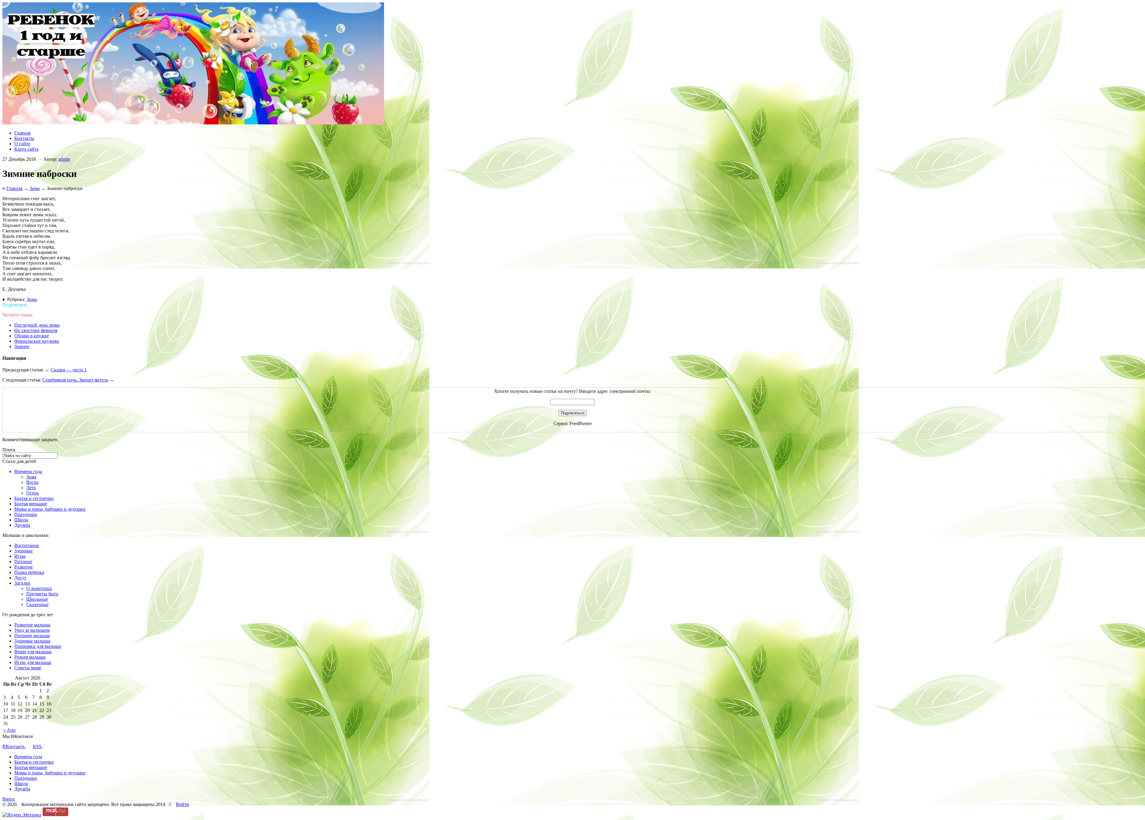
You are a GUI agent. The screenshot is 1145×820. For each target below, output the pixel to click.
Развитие (23, 566)
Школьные (37, 599)
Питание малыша (32, 635)
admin (64, 159)
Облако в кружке (31, 335)
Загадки (22, 583)
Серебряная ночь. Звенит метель (75, 379)
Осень (32, 492)
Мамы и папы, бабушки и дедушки (50, 509)
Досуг (20, 577)
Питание (23, 561)
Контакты (24, 138)
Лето (31, 487)
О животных (39, 588)
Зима (35, 188)
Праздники (25, 514)
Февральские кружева (36, 341)
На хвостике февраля (35, 330)
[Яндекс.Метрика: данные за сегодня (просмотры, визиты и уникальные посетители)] (21, 815)
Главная (22, 132)
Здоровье (23, 550)
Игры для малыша (32, 662)
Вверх (8, 799)
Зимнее (21, 346)
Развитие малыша (32, 624)
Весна (32, 482)
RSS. (38, 746)
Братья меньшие (30, 503)
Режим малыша (30, 657)
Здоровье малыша (32, 640)
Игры (20, 556)
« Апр (9, 730)
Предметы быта (42, 593)
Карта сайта (26, 149)
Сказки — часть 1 (69, 369)
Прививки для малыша (37, 646)
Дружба (22, 525)
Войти (182, 804)
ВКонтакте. (14, 746)
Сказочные (37, 604)
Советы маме (27, 667)
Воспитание (26, 545)
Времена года (28, 471)
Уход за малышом (32, 630)
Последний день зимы (37, 325)
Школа (21, 519)
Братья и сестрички (34, 498)
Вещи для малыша (33, 651)
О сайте (22, 143)
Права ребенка (29, 572)
